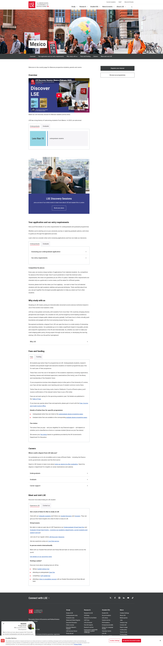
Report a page (124, 627)
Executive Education (71, 622)
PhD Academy (106, 622)
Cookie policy (123, 629)
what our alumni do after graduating (66, 464)
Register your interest (117, 68)
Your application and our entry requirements (51, 56)
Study (73, 6)
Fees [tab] (31, 357)
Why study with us (72, 56)
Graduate (33, 479)
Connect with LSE (38, 598)
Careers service (106, 620)
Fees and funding (85, 56)
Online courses (70, 625)
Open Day (52, 572)
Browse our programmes (117, 75)
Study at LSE (69, 613)
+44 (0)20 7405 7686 (34, 629)
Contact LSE (123, 625)
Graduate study (70, 617)
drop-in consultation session (48, 579)
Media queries (124, 617)
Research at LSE (88, 613)
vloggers (77, 516)
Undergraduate (35, 473)
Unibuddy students (45, 516)
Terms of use (123, 632)
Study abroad (69, 633)
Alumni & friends (129, 2)
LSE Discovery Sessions (56, 537)
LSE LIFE (104, 633)
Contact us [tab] (46, 505)
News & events (107, 6)
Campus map (123, 622)
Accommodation (106, 615)
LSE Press (86, 620)
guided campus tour (43, 569)
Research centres (88, 627)
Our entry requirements (39, 258)
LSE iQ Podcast (88, 622)
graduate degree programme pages (76, 417)
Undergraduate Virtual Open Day (74, 527)
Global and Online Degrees (73, 620)
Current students (111, 2)
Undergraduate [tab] (35, 126)
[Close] (160, 640)
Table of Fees (36, 399)
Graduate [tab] (46, 126)
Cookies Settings (124, 613)
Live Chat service (53, 541)
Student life (94, 6)
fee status (43, 434)
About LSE (120, 6)
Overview (32, 56)
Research (83, 6)
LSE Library (105, 617)
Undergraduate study (72, 615)
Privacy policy (123, 634)
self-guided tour (45, 576)
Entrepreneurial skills (107, 625)
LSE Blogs (86, 615)
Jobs (121, 620)
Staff (120, 2)
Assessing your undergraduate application (45, 252)
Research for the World (90, 617)
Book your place (59, 208)
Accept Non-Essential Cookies (131, 640)
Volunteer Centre (106, 631)
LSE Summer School (71, 631)
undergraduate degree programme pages (71, 414)
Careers (95, 56)
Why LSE (33, 341)
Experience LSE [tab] (35, 505)
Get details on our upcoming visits (41, 556)
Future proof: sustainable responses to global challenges (90, 631)
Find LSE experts (88, 625)
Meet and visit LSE (106, 56)
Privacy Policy (78, 644)
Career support (35, 486)
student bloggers (66, 516)
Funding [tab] (38, 357)
